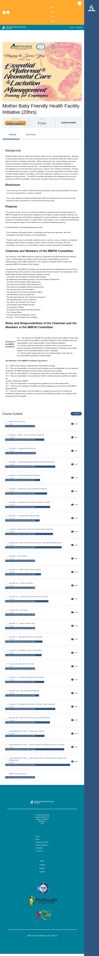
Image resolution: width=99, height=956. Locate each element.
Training (52, 12)
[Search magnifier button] (81, 3)
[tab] (11, 135)
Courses (79, 27)
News (52, 7)
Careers (52, 17)
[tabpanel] (42, 274)
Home (72, 27)
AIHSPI (52, 21)
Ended (15, 122)
